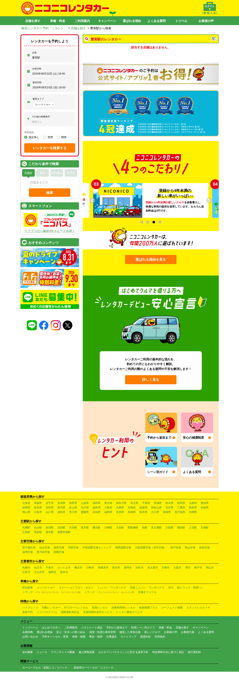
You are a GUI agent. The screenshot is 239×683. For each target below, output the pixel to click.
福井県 (97, 507)
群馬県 (181, 502)
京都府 (132, 507)
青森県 (38, 502)
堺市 (187, 567)
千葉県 (146, 502)
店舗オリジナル (147, 592)
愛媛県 (85, 512)
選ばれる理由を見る (150, 259)
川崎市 (90, 567)
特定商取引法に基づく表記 (168, 652)
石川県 (85, 507)
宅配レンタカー (51, 607)
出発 (34, 52)
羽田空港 (73, 547)
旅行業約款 (194, 652)
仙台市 (38, 567)
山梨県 (193, 502)
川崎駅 (108, 527)
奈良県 (169, 507)
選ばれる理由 (132, 20)
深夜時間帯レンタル (123, 607)
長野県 (50, 507)
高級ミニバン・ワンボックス (147, 587)
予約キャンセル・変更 (55, 636)
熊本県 (143, 512)
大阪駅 (169, 527)
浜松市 (140, 567)
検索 (49, 193)
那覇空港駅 (64, 532)
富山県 (73, 507)
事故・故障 (95, 636)
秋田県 (73, 502)
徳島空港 (204, 547)
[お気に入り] (214, 39)
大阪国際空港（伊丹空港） (151, 547)
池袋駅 (61, 527)
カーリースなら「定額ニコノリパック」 (46, 667)
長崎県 (132, 512)
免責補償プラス (148, 607)
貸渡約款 (145, 636)
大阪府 (108, 507)
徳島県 (61, 512)
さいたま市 (64, 567)
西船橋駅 (133, 527)
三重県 (181, 507)
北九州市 (39, 572)
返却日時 (37, 82)
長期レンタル (100, 607)
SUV (170, 587)
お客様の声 (206, 20)
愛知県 (205, 502)
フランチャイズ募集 (63, 652)
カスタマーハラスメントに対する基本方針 (123, 652)
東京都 (108, 502)
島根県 (205, 507)
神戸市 (198, 567)
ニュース (42, 652)
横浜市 (78, 567)
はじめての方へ (51, 627)
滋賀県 (143, 507)
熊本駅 (50, 532)
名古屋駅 (156, 527)
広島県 (38, 512)
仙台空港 (44, 547)
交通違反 (111, 636)
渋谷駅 (73, 527)
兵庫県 (120, 507)
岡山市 (210, 567)
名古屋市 (152, 567)
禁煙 (50, 137)
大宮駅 (120, 527)
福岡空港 (27, 552)
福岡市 (52, 572)
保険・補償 (78, 636)
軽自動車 (27, 587)
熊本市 (64, 572)
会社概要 (27, 652)
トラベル (181, 20)
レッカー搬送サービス (129, 612)
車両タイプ (38, 99)
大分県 (155, 512)
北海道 (26, 502)
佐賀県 (120, 512)
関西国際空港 (123, 547)
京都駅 (205, 527)
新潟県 (61, 507)
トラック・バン (51, 592)
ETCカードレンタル (76, 607)
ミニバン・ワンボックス (111, 587)
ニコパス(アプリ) (47, 612)
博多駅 (38, 532)
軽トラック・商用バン (190, 587)
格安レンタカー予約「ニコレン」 (44, 28)
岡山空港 (190, 547)
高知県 (97, 512)
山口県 (50, 512)
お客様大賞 (187, 632)
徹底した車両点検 (130, 632)
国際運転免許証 (70, 612)
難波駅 (181, 527)
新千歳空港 (29, 547)
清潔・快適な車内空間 (102, 632)
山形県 (85, 502)
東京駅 (85, 527)
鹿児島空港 (43, 552)
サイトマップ (128, 636)
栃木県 (169, 502)
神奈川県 (121, 502)
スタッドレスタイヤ (198, 607)
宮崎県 (167, 512)
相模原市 (103, 567)
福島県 (97, 502)
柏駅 (144, 527)
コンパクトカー (46, 587)
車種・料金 (57, 20)
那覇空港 (59, 552)
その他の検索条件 (41, 116)
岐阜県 (38, 507)
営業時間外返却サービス (97, 612)
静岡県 (26, 507)
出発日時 (36, 68)
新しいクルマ (152, 632)
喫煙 (64, 137)
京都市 (166, 567)
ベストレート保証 (91, 627)
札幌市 (26, 567)
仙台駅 (38, 527)
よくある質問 (157, 20)
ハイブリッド (30, 607)
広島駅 (26, 532)
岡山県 (26, 512)
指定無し (34, 137)
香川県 (73, 512)
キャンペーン (107, 20)
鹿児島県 (180, 512)
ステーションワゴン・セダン (76, 587)
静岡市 (128, 567)
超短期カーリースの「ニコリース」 (95, 667)
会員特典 (27, 632)
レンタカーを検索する (50, 148)
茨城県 (158, 502)
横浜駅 (97, 527)
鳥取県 (193, 507)
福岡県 (108, 512)
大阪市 (177, 567)
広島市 (26, 572)
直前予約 (27, 612)
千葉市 (50, 567)
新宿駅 (50, 527)
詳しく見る (150, 379)
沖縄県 (193, 512)
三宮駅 (193, 527)
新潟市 (116, 567)
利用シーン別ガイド (143, 627)
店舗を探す (32, 20)
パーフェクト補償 (172, 607)
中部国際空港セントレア (96, 547)
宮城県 (61, 502)
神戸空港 (175, 547)
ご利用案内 (82, 20)
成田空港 (59, 547)
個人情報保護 (86, 652)
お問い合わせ (30, 636)
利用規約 (160, 636)
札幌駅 (26, 527)
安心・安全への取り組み (70, 632)
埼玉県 (134, 502)
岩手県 (50, 502)
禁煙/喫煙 (29, 132)
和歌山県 (156, 507)
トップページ (30, 627)
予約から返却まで (116, 627)
